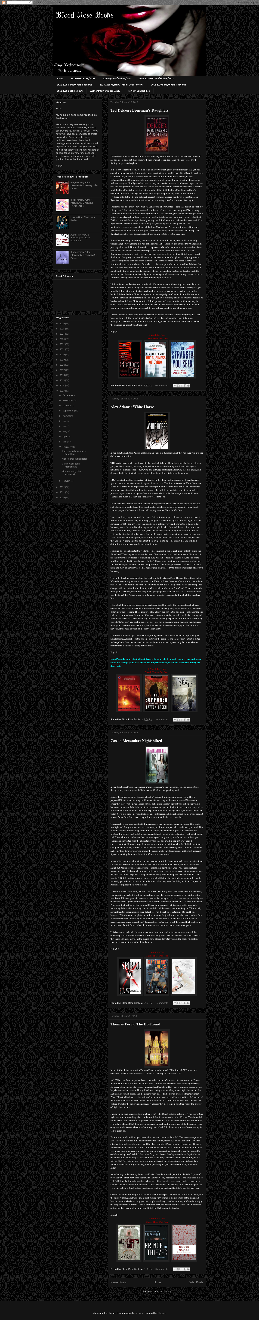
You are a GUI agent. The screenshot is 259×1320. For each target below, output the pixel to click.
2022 (62, 344)
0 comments (161, 385)
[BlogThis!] (178, 385)
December (68, 395)
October (67, 405)
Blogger (161, 1313)
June (65, 426)
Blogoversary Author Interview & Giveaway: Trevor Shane (81, 203)
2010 (62, 497)
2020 (62, 354)
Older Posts (196, 1282)
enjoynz (139, 1313)
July (65, 421)
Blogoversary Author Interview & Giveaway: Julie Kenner (84, 185)
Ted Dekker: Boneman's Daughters (139, 110)
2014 (62, 385)
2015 (62, 380)
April (65, 436)
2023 (62, 339)
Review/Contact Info (139, 91)
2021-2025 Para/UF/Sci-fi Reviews (74, 85)
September (68, 411)
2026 (62, 323)
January (67, 481)
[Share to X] (181, 385)
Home (60, 78)
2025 (62, 329)
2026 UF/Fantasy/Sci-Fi (83, 78)
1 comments (161, 1003)
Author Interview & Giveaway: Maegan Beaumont (80, 238)
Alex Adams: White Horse (132, 407)
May (65, 431)
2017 (62, 370)
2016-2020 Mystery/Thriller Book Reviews (121, 85)
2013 (62, 391)
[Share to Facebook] (185, 385)
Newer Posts (118, 1282)
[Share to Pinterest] (188, 385)
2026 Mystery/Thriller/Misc (117, 78)
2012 (62, 487)
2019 (62, 360)
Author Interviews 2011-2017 (105, 91)
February (67, 447)
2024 (62, 334)
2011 (62, 492)
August (66, 416)
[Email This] (175, 385)
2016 (62, 375)
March (66, 442)
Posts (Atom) (164, 1291)
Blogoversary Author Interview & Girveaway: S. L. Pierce (84, 255)
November (68, 400)
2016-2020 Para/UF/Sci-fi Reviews (168, 85)
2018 (62, 365)
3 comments (161, 719)
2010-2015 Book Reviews (70, 91)
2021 (62, 349)
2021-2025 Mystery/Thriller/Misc (156, 78)
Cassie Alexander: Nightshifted (136, 740)
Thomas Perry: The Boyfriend (135, 1024)
